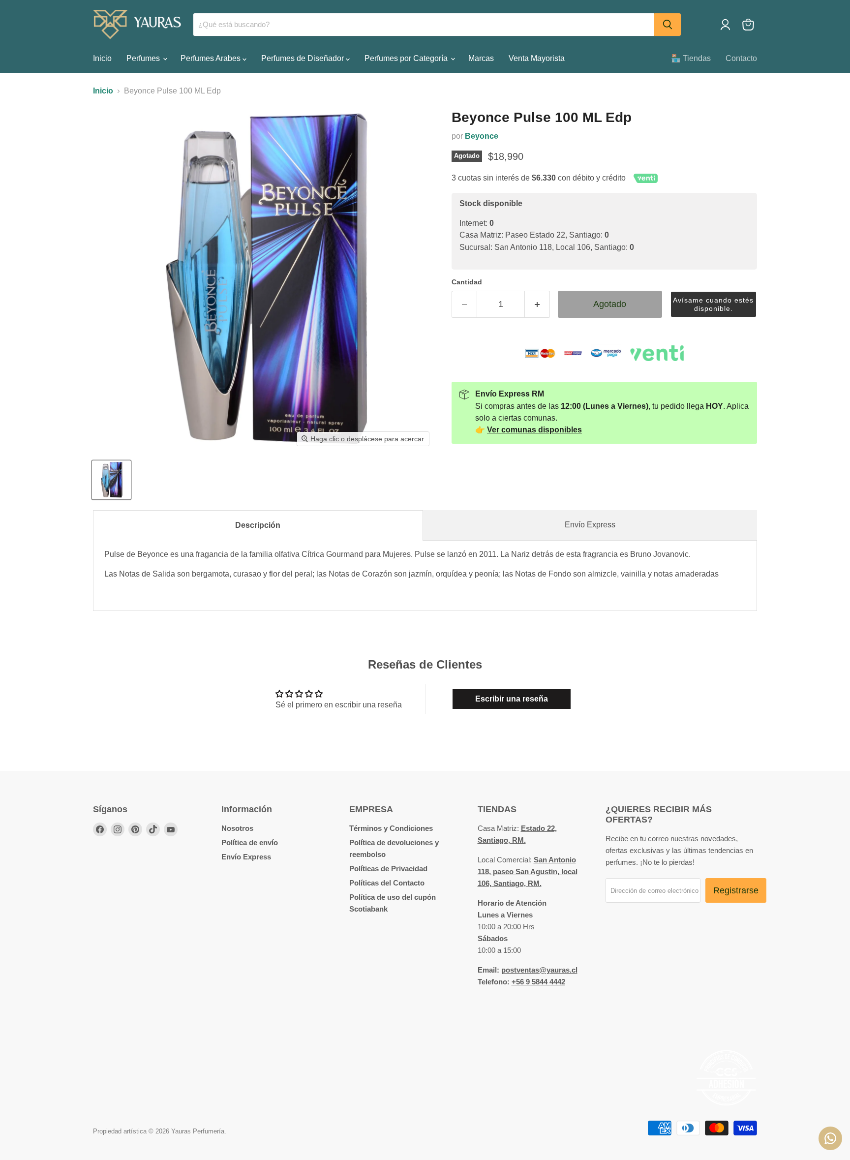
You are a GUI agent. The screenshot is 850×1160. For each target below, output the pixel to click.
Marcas (481, 58)
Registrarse (736, 890)
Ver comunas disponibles (534, 430)
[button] (714, 304)
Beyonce (481, 136)
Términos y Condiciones (391, 828)
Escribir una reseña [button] (511, 699)
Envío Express (590, 524)
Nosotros (237, 828)
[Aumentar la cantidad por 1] (537, 304)
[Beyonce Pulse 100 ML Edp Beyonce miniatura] (111, 479)
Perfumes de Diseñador (303, 58)
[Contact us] (830, 1138)
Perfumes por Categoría (407, 58)
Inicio (102, 58)
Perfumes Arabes (212, 58)
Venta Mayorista (537, 58)
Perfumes (144, 58)
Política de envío (249, 842)
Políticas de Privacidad (388, 868)
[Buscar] (667, 24)
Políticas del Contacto (387, 883)
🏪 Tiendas (691, 58)
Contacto (741, 58)
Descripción (257, 525)
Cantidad (467, 282)
